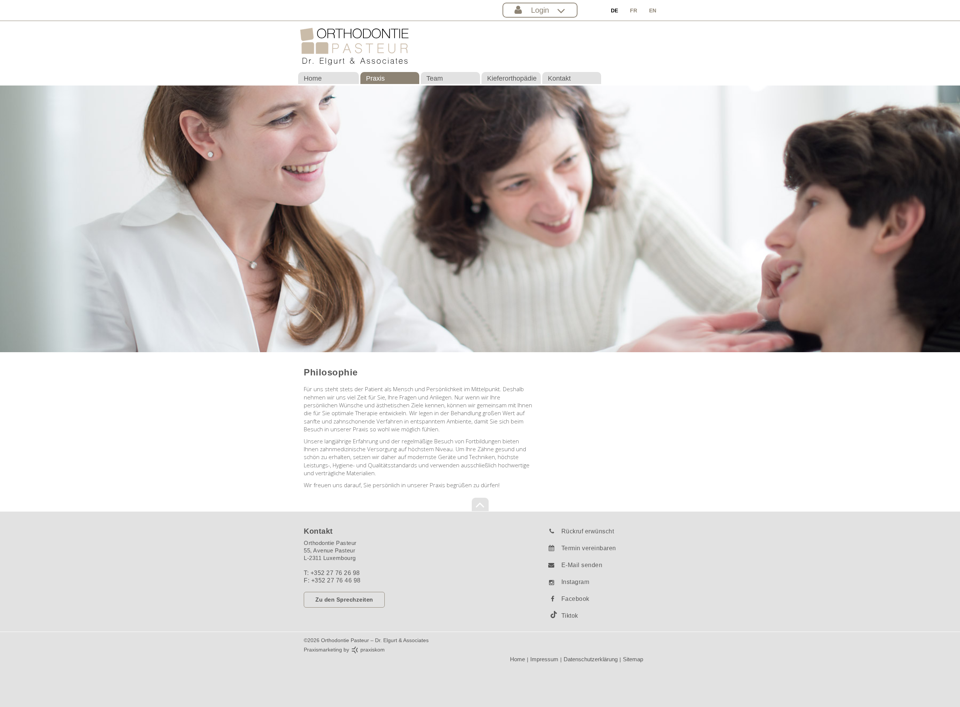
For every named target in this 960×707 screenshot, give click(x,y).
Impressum (544, 659)
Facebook (575, 599)
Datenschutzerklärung (591, 659)
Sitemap (633, 659)
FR (633, 11)
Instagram (575, 582)
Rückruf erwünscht (587, 531)
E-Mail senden (582, 565)
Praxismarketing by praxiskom (344, 650)
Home (313, 78)
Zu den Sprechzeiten (344, 599)
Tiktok (569, 615)
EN (652, 11)
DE (614, 11)
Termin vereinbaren (588, 548)
